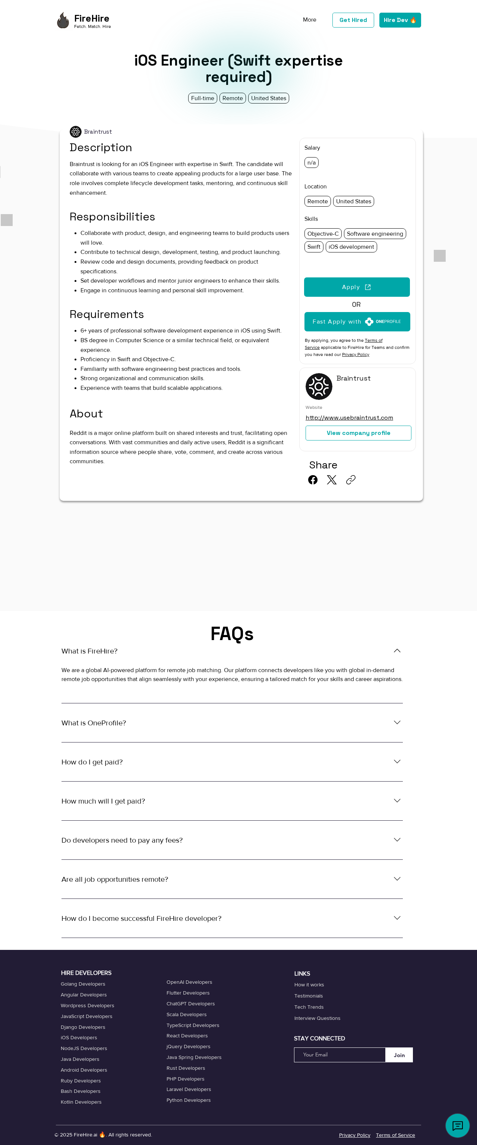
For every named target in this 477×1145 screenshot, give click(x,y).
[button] (357, 321)
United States (353, 201)
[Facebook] (313, 479)
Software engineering (375, 233)
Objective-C (323, 233)
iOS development (351, 247)
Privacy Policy (355, 354)
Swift (313, 247)
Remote (317, 201)
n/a (311, 162)
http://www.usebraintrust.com (349, 418)
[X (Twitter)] (332, 479)
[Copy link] (351, 479)
